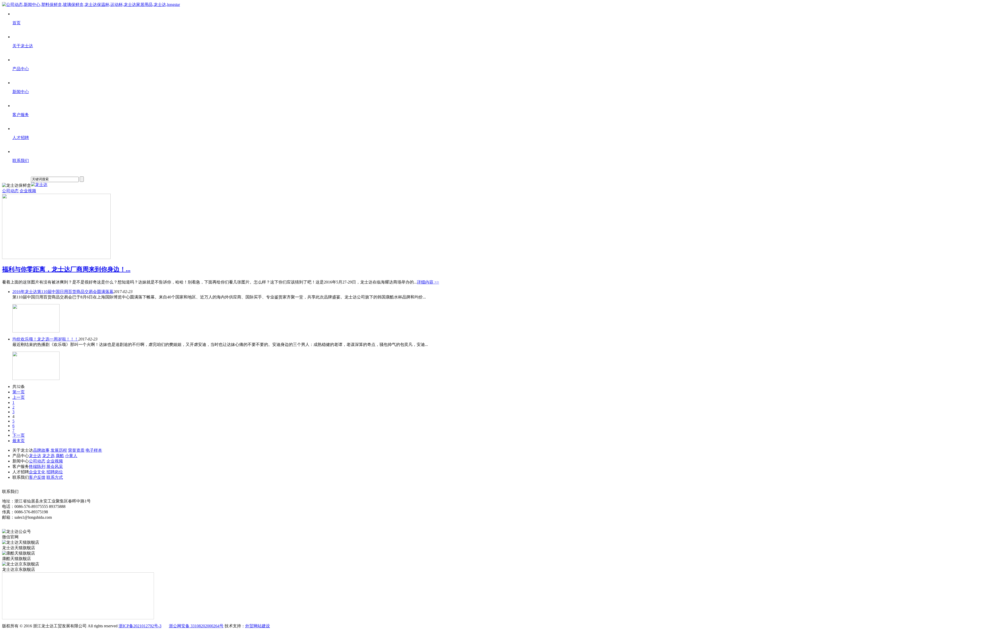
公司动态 (10, 191)
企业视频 (28, 191)
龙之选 (48, 455)
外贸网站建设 (257, 626)
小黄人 (71, 455)
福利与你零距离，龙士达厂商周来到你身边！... (66, 269)
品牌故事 (41, 450)
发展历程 (59, 450)
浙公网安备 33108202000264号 (196, 626)
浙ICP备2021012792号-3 (140, 626)
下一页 (18, 435)
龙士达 (35, 455)
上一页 (18, 397)
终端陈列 (37, 466)
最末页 (18, 441)
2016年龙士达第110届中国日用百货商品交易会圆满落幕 (62, 291)
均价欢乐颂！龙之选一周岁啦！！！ (45, 339)
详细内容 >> (428, 282)
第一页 (18, 392)
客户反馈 (37, 477)
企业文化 (37, 472)
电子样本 (94, 450)
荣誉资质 (76, 450)
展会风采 (54, 466)
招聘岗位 (54, 472)
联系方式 (54, 477)
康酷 (60, 455)
